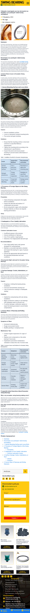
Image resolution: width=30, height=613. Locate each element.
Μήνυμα (7, 506)
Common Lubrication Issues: (15, 453)
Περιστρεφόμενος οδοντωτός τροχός (15, 593)
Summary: (6, 439)
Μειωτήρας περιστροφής (12, 589)
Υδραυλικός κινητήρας (11, 584)
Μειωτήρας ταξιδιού (10, 586)
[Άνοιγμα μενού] (28, 3)
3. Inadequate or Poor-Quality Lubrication (15, 451)
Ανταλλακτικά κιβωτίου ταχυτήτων (14, 591)
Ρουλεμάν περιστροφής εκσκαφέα (14, 580)
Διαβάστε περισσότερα (7, 547)
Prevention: (10, 449)
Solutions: (10, 460)
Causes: (9, 458)
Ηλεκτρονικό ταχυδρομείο (12, 499)
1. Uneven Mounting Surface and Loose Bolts (16, 444)
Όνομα (6, 493)
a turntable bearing (23, 61)
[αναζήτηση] (25, 471)
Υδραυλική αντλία (10, 582)
